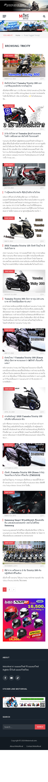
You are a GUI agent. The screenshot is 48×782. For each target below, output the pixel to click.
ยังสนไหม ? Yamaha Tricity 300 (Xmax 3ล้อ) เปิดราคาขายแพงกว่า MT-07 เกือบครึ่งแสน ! (24, 360)
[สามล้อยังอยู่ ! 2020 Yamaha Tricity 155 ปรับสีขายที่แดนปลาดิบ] (24, 398)
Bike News (9, 55)
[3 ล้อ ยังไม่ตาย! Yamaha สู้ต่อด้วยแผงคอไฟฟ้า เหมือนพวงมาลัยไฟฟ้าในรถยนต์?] (24, 115)
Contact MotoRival (33, 746)
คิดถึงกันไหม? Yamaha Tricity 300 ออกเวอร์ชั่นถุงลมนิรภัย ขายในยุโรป (23, 84)
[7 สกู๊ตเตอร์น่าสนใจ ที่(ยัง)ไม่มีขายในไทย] (24, 174)
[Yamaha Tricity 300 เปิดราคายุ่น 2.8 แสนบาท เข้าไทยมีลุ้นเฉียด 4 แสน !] (24, 281)
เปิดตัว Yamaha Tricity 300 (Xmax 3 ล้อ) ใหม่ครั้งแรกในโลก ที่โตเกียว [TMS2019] (24, 473)
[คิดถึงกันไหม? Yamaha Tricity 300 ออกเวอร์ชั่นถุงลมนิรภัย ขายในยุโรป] (24, 65)
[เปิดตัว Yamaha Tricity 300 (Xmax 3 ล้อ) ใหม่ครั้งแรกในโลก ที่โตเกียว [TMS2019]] (24, 454)
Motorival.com (31, 740)
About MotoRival (16, 746)
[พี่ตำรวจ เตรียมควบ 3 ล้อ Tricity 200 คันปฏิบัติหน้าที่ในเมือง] (24, 552)
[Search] (44, 16)
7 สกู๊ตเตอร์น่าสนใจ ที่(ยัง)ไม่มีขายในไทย (22, 192)
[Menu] (4, 16)
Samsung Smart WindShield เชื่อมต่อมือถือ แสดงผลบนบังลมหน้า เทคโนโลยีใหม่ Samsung (24, 523)
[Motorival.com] (24, 16)
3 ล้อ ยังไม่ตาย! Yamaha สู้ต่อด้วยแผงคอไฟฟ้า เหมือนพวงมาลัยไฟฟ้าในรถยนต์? (23, 134)
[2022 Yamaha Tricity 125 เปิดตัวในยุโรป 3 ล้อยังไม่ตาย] (24, 228)
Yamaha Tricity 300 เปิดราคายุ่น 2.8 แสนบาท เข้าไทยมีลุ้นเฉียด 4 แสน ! (24, 300)
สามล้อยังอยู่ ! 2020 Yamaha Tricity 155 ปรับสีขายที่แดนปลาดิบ (23, 417)
